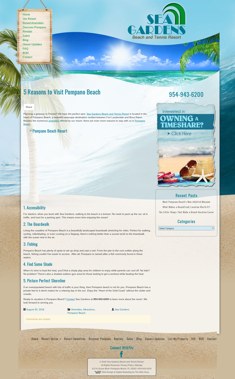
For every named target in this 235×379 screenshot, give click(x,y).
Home (26, 14)
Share (29, 107)
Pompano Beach (76, 313)
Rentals (27, 31)
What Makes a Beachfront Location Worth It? (186, 207)
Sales (26, 35)
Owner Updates (32, 44)
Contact (27, 57)
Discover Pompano (34, 27)
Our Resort (29, 18)
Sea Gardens (122, 309)
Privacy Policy (127, 365)
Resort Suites (50, 339)
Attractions (89, 309)
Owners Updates (155, 339)
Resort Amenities (33, 23)
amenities (54, 120)
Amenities (76, 309)
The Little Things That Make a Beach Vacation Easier (186, 212)
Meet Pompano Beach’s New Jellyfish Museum (186, 201)
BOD (26, 53)
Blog (25, 40)
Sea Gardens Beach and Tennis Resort (108, 113)
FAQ (25, 48)
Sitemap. (139, 365)
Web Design (108, 372)
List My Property (178, 339)
